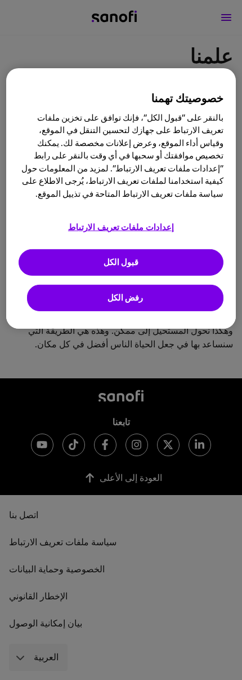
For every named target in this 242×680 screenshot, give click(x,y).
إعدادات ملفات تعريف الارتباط (121, 227)
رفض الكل (125, 298)
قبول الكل (121, 262)
